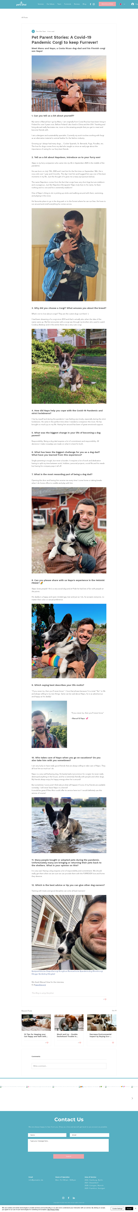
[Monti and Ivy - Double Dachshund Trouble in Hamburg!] (69, 1022)
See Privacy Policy (53, 1209)
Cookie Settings (117, 1209)
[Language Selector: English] (121, 4)
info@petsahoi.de (36, 1180)
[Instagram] (93, 4)
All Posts (25, 17)
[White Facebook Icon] (68, 1198)
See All (114, 1010)
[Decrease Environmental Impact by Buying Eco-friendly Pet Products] (101, 1022)
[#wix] (71, 1082)
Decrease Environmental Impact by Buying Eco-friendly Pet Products (100, 1035)
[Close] (135, 1208)
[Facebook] (90, 4)
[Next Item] (132, 1098)
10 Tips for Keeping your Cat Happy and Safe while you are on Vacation (35, 1035)
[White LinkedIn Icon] (73, 1198)
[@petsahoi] (68, 1082)
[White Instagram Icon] (63, 1198)
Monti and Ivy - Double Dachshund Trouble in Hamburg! (67, 1035)
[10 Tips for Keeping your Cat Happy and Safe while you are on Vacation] (36, 1022)
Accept (129, 1209)
